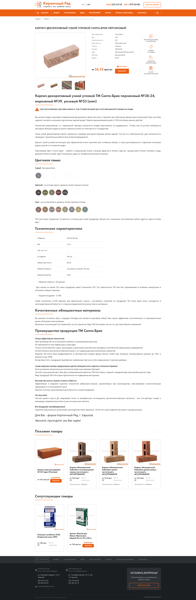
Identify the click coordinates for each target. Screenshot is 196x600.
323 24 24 (114, 4)
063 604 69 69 (43, 583)
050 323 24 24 (43, 580)
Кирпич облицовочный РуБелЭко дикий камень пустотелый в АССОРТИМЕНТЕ (145, 471)
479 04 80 (132, 4)
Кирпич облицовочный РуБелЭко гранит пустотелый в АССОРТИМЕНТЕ (112, 471)
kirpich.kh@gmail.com (46, 586)
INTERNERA (158, 597)
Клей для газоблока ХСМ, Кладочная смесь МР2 (49, 536)
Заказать (122, 71)
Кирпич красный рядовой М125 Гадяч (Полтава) (48, 471)
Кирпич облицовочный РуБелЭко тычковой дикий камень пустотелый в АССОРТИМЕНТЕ (82, 471)
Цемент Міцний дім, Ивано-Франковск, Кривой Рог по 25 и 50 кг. (81, 536)
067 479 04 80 (74, 580)
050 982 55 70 (74, 583)
